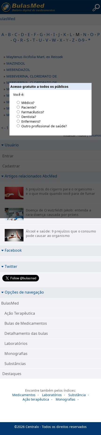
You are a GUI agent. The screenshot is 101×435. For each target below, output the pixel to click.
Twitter (11, 266)
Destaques (11, 373)
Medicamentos (23, 395)
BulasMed (10, 303)
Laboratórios (15, 343)
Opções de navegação (24, 292)
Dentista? (28, 116)
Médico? (27, 102)
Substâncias (15, 363)
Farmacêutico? (32, 112)
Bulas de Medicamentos (25, 323)
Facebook (13, 250)
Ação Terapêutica (19, 313)
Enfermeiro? (30, 121)
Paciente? (28, 107)
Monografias (15, 353)
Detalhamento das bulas (26, 333)
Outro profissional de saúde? (44, 126)
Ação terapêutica (36, 399)
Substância (77, 395)
